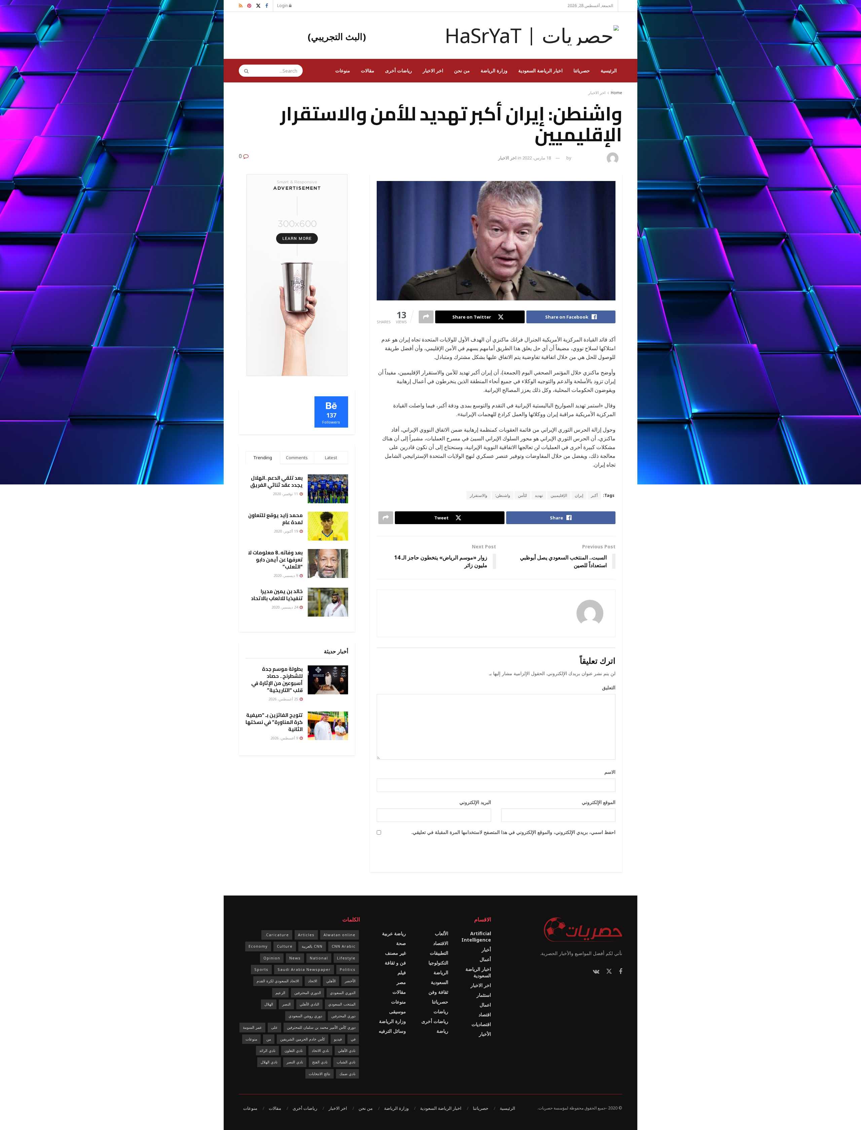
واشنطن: (502, 495)
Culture (285, 946)
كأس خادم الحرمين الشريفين (302, 1039)
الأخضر (350, 980)
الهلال (268, 1004)
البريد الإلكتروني (473, 802)
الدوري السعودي (342, 992)
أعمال (485, 959)
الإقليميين (559, 495)
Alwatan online (339, 934)
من (268, 1039)
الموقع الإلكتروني (598, 802)
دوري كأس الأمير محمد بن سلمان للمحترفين (321, 1027)
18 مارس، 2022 (536, 158)
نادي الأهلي (346, 1050)
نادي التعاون (294, 1050)
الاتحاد (312, 980)
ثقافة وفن (438, 992)
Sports (261, 969)
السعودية (439, 982)
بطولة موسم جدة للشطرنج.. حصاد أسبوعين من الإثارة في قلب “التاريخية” (277, 679)
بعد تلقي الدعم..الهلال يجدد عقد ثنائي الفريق (276, 481)
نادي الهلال (269, 1061)
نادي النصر (295, 1061)
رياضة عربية (394, 933)
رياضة (442, 1031)
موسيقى (397, 1011)
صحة (401, 943)
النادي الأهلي (309, 1004)
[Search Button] (244, 71)
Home (616, 93)
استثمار (484, 995)
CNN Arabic (343, 946)
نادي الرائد (267, 1050)
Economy (258, 946)
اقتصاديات (481, 1024)
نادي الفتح (320, 1061)
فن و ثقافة (395, 962)
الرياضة (441, 972)
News (295, 957)
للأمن (522, 495)
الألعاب (441, 933)
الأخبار (485, 1034)
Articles (306, 934)
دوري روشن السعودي (305, 1015)
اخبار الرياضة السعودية (540, 70)
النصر (286, 1004)
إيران (579, 495)
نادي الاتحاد (320, 1050)
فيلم (402, 972)
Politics (347, 969)
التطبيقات (439, 953)
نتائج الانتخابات (319, 1073)
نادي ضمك (347, 1073)
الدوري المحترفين (307, 992)
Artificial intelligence (476, 936)
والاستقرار (478, 495)
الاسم (607, 772)
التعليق (606, 687)
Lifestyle (346, 957)
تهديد (539, 495)
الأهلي (331, 980)
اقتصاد (485, 1014)
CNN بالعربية (312, 946)
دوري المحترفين (343, 1015)
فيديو (338, 1039)
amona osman (588, 158)
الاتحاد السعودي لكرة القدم (278, 980)
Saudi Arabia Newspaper (304, 969)
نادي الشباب (346, 1061)
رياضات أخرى (398, 70)
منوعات (342, 70)
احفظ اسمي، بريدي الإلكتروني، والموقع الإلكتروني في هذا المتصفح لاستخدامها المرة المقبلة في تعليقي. (513, 832)
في (353, 1039)
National (319, 957)
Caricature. (277, 934)
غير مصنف (395, 953)
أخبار (486, 949)
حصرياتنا (581, 70)
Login (283, 5)
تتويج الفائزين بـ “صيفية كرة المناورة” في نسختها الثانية (274, 722)
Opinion (271, 957)
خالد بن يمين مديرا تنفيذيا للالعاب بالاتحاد (277, 594)
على (274, 1027)
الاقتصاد (440, 943)
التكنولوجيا (438, 962)
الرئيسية (609, 70)
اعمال (485, 1004)
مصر (401, 982)
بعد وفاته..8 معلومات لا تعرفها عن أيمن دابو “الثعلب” (275, 560)
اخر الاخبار (433, 70)
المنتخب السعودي (341, 1004)
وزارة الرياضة (494, 70)
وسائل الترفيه (392, 1031)
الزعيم (280, 992)
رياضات (441, 1011)
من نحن (462, 70)
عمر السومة (252, 1027)
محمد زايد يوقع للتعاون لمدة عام (275, 518)
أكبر (594, 495)
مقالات (367, 70)
